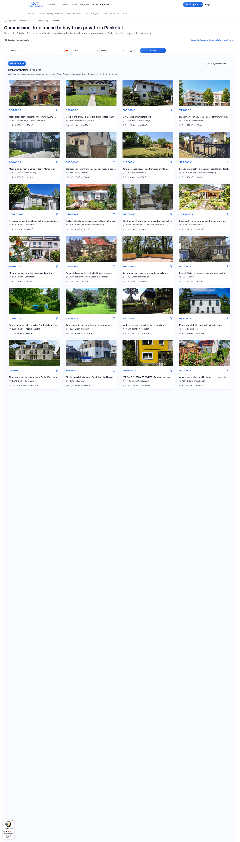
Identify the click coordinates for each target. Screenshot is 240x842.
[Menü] (12, 821)
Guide (74, 4)
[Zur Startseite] (36, 4)
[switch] (8, 836)
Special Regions (93, 13)
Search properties (100, 4)
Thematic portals (74, 13)
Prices (66, 4)
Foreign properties (55, 13)
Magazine (84, 4)
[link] (34, 104)
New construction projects (115, 13)
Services (52, 4)
